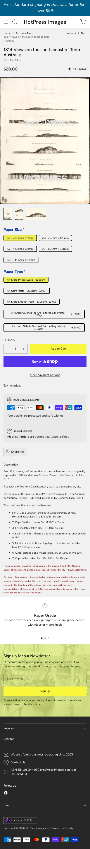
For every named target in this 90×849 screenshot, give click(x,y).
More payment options (45, 375)
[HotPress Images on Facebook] (5, 793)
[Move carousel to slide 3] (48, 638)
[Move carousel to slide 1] (42, 638)
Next (84, 33)
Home (6, 33)
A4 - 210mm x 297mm (20, 238)
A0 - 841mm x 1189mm (21, 260)
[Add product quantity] (23, 348)
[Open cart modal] (82, 21)
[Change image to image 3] (36, 214)
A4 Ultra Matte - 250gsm (26, 291)
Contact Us (17, 762)
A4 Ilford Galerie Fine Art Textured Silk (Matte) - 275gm (46, 314)
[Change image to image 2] (19, 214)
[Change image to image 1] (7, 214)
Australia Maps (24, 33)
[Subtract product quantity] (8, 348)
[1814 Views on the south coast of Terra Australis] (45, 140)
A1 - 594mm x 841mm (55, 249)
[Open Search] (14, 21)
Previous (71, 33)
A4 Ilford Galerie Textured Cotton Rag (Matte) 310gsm (46, 328)
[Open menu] (5, 21)
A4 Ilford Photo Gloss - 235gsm (26, 279)
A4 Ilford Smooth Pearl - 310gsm (31, 301)
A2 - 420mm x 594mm (20, 249)
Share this (17, 452)
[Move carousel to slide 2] (45, 638)
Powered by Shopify (61, 828)
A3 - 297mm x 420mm (55, 238)
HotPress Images (36, 828)
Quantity (9, 340)
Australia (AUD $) (21, 820)
